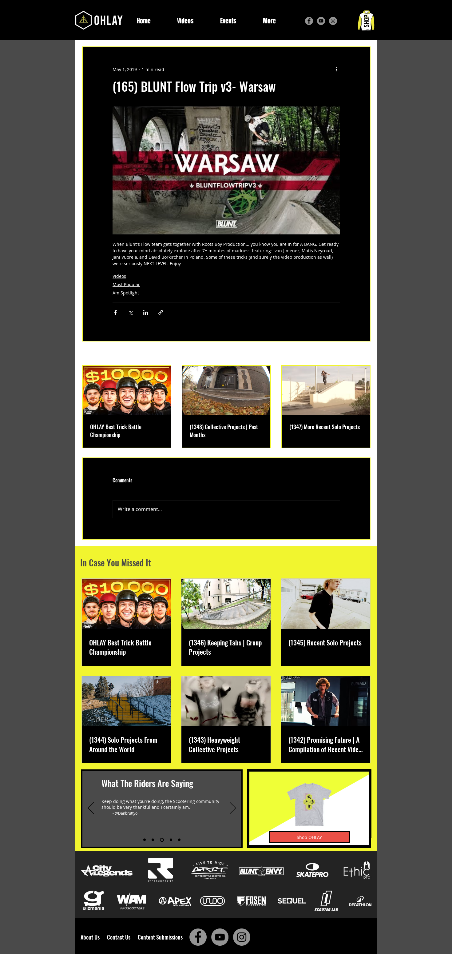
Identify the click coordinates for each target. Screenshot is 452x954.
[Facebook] (309, 21)
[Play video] (226, 170)
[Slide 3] (162, 840)
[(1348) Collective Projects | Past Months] (226, 390)
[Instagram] (333, 21)
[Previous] (91, 808)
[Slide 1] (144, 840)
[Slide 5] (179, 840)
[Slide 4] (171, 840)
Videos (119, 276)
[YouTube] (321, 21)
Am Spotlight (126, 293)
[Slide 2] (153, 840)
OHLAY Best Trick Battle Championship (115, 431)
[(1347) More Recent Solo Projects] (326, 390)
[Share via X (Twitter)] (130, 312)
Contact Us (120, 937)
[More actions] (336, 69)
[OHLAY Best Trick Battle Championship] (127, 390)
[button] (269, 21)
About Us (92, 937)
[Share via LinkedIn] (146, 312)
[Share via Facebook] (115, 312)
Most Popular (126, 284)
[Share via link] (161, 312)
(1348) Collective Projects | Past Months (224, 431)
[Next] (233, 808)
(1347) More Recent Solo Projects (324, 427)
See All (364, 354)
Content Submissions (160, 937)
